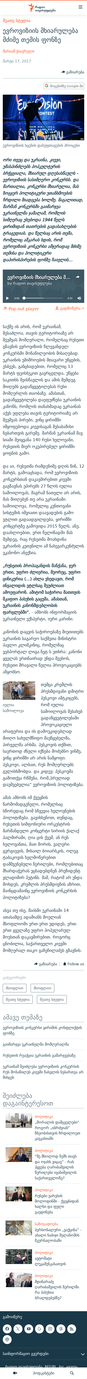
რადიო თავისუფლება (32, 283)
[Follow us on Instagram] (50, 1328)
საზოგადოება (46, 1224)
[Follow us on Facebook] (7, 1328)
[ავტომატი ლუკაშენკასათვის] (19, 1256)
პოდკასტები (43, 1373)
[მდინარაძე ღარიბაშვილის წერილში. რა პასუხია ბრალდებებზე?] (19, 1279)
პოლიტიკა (44, 1116)
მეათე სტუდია (16, 20)
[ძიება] (72, 1373)
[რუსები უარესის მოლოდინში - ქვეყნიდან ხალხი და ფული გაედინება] (19, 1193)
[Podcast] (7, 1339)
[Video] (15, 1373)
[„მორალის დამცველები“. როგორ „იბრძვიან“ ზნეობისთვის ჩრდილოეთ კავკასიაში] (19, 1120)
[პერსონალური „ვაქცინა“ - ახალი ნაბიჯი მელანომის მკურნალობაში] (19, 1228)
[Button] (72, 72)
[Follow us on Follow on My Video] (39, 1328)
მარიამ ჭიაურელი (18, 51)
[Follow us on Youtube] (28, 1328)
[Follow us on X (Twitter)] (17, 1328)
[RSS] (71, 1328)
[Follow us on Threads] (60, 1328)
